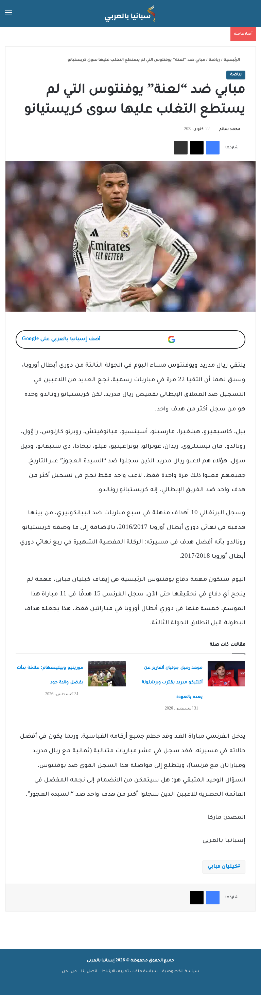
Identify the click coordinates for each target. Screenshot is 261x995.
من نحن (69, 972)
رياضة (214, 60)
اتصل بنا (89, 972)
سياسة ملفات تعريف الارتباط (130, 972)
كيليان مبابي (222, 867)
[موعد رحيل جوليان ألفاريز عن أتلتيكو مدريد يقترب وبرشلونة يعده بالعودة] (226, 673)
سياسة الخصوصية (180, 972)
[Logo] (130, 13)
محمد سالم (229, 129)
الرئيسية (232, 60)
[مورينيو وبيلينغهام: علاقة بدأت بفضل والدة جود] (107, 673)
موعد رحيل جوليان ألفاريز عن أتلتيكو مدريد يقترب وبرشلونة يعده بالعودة (172, 683)
